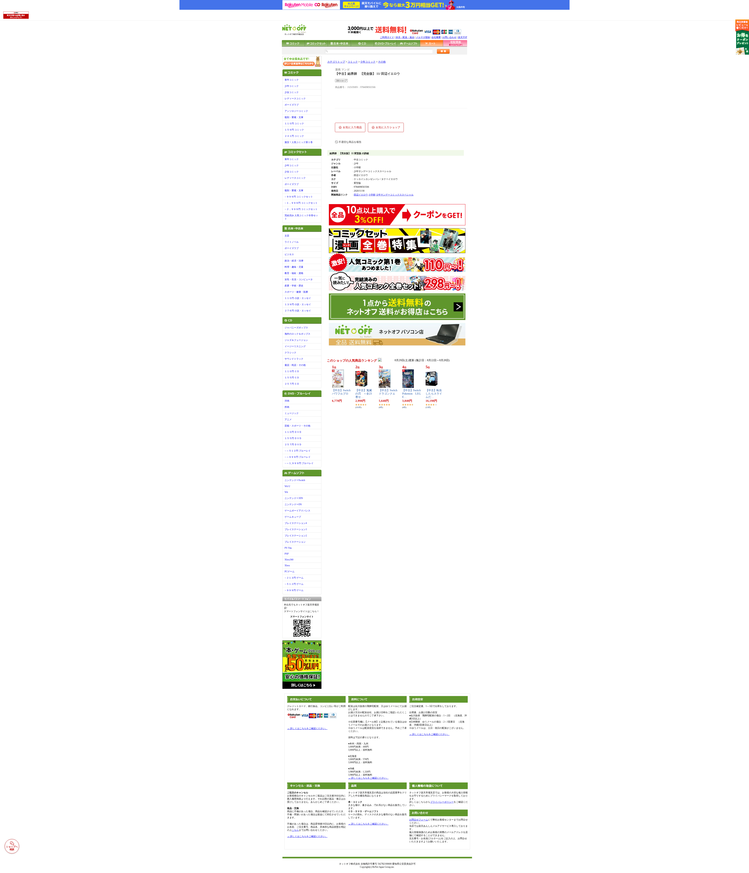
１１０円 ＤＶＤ (293, 432)
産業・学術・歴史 (294, 285)
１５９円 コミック (294, 129)
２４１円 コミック (294, 136)
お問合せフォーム (418, 819)
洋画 (287, 400)
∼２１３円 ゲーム (294, 577)
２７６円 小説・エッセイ (298, 310)
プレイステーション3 (296, 529)
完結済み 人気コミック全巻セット (301, 217)
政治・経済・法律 (294, 260)
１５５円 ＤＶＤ (293, 438)
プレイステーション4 (296, 523)
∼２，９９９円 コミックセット (301, 209)
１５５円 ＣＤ (292, 377)
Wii (286, 492)
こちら (295, 830)
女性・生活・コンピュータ (299, 279)
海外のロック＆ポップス (297, 333)
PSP (287, 553)
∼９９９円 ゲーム (294, 590)
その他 (382, 61)
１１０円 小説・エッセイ (298, 298)
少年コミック (292, 86)
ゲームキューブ (293, 517)
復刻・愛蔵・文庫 (294, 117)
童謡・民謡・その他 (295, 365)
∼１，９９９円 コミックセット (301, 203)
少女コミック (292, 92)
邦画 (287, 407)
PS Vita (288, 548)
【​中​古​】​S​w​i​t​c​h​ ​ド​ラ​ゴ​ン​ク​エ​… (388, 393)
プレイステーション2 (296, 535)
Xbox (287, 565)
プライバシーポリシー (442, 802)
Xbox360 (289, 559)
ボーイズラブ (292, 104)
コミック (353, 61)
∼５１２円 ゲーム (294, 584)
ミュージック (292, 413)
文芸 (287, 235)
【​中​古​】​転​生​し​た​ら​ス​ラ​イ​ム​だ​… (434, 393)
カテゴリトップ (336, 61)
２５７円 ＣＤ (292, 383)
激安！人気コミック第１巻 (299, 142)
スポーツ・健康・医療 (296, 292)
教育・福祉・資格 (294, 273)
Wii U (287, 486)
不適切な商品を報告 (350, 141)
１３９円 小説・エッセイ (298, 304)
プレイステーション (295, 542)
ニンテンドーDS (293, 504)
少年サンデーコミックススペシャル (395, 194)
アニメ (288, 419)
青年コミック (292, 79)
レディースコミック (295, 98)
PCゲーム (290, 571)
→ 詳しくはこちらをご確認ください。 (307, 728)
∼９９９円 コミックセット (299, 196)
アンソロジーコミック (296, 111)
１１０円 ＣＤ (292, 371)
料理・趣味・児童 (294, 267)
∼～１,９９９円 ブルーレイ (299, 463)
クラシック (290, 352)
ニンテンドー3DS (294, 498)
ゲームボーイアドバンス (297, 510)
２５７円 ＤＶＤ (293, 444)
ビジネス (289, 254)
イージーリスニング (295, 346)
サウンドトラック (294, 358)
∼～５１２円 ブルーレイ (298, 450)
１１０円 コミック (294, 123)
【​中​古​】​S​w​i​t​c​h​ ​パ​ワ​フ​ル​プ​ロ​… (341, 393)
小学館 (371, 194)
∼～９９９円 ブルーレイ (298, 457)
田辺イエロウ (361, 194)
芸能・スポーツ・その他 (297, 425)
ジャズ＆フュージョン (296, 340)
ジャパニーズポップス (296, 327)
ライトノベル (292, 242)
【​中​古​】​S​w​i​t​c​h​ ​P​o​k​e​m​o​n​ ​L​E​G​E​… (411, 393)
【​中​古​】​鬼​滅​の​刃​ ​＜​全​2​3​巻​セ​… (363, 393)
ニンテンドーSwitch (295, 480)
